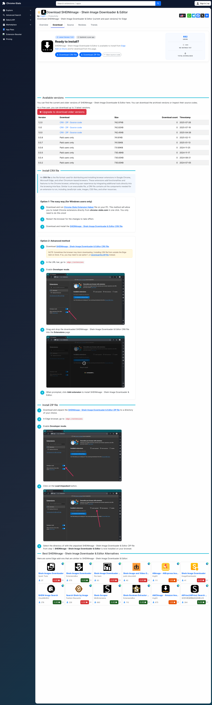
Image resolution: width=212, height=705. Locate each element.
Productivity (53, 16)
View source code (113, 55)
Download (57, 25)
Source (70, 25)
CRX (62, 122)
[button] (203, 3)
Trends (94, 25)
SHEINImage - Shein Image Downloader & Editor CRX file (96, 226)
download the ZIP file (100, 255)
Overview (43, 25)
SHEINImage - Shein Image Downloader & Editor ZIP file (94, 410)
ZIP (66, 122)
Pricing (9, 39)
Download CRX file (68, 54)
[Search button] (158, 3)
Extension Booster (14, 34)
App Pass (10, 29)
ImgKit (43, 16)
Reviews (82, 25)
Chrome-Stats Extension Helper (79, 207)
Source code (76, 122)
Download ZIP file (91, 54)
